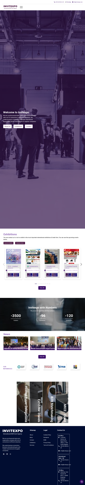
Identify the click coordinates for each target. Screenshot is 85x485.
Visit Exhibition (10, 274)
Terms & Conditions (48, 445)
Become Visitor (20, 243)
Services (32, 445)
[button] (81, 264)
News (31, 437)
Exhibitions (32, 442)
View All (42, 288)
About (31, 435)
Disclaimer (46, 437)
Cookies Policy (47, 435)
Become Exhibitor (8, 243)
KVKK (44, 440)
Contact (32, 440)
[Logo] (10, 7)
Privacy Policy (47, 442)
